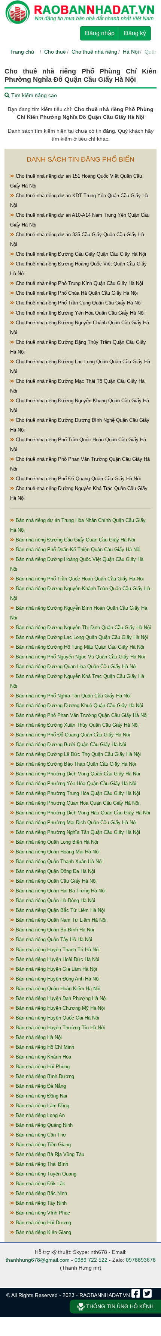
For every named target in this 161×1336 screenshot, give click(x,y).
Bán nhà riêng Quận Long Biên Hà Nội (56, 842)
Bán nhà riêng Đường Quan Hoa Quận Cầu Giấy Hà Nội (75, 666)
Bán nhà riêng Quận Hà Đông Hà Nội (54, 900)
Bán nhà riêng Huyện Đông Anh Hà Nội (57, 979)
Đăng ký (135, 33)
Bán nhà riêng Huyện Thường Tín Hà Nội (59, 1027)
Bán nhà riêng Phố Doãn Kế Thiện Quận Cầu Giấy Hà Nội (77, 549)
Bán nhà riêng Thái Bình (41, 1164)
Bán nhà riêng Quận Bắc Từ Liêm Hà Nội (59, 910)
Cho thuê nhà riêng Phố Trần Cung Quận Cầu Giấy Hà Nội (78, 303)
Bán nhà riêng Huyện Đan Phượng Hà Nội (60, 998)
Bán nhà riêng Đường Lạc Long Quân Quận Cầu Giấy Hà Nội (81, 637)
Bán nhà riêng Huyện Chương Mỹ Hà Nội (59, 1008)
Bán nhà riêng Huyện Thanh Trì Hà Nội (57, 949)
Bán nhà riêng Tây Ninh (40, 1203)
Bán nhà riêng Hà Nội (38, 1037)
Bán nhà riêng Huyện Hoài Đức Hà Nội (56, 959)
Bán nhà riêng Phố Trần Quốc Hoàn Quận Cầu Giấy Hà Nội (79, 579)
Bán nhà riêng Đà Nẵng (40, 1086)
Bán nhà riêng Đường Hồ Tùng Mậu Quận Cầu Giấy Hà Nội (79, 647)
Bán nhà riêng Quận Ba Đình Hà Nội (54, 930)
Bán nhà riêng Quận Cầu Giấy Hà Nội (55, 881)
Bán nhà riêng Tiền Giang (42, 1144)
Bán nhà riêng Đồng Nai (40, 1096)
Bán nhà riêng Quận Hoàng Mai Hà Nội (57, 852)
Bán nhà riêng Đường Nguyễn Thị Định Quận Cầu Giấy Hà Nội (82, 627)
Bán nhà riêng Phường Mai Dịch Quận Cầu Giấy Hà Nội (75, 822)
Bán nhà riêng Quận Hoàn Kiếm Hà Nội (57, 988)
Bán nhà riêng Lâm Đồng (41, 1105)
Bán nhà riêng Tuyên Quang (45, 1174)
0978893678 (141, 1260)
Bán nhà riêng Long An (39, 1115)
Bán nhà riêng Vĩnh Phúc (42, 1213)
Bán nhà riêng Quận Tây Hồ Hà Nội (53, 939)
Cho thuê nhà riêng (94, 52)
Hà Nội (131, 52)
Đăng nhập (100, 33)
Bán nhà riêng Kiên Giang (42, 1232)
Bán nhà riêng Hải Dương (42, 1222)
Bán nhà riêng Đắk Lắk (39, 1183)
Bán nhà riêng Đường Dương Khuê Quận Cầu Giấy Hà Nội (78, 705)
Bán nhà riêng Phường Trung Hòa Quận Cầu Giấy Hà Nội (77, 793)
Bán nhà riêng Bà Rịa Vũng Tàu (49, 1154)
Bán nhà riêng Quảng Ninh (43, 1125)
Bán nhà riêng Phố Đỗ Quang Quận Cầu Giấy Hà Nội (72, 735)
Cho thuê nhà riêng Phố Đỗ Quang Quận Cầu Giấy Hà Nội (77, 478)
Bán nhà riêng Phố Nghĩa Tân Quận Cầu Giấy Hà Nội (72, 696)
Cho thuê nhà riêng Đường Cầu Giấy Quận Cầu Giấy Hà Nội (80, 254)
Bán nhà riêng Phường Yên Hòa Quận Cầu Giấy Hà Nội (75, 783)
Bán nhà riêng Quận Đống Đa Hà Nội (54, 871)
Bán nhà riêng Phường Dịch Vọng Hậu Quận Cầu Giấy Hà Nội (82, 813)
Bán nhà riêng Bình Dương (44, 1076)
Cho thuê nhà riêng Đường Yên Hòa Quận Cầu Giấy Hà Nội (79, 313)
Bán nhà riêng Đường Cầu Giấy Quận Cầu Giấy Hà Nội (74, 540)
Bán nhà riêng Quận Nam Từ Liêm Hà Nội (60, 920)
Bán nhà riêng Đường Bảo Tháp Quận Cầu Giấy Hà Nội (75, 764)
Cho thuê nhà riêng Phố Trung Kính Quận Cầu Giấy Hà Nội (78, 283)
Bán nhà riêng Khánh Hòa (42, 1057)
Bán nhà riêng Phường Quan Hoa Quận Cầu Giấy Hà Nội (76, 803)
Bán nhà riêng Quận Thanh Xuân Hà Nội (58, 861)
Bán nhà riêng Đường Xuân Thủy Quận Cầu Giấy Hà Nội (76, 725)
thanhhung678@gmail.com (38, 1260)
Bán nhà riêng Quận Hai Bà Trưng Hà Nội (60, 891)
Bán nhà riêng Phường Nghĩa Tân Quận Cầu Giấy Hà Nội (77, 832)
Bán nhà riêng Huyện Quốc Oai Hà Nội (56, 1018)
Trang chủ (22, 52)
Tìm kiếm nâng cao (33, 95)
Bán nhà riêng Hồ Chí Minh (44, 1047)
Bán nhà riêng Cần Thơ (40, 1135)
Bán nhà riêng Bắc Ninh (40, 1193)
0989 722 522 (91, 1260)
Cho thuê (55, 52)
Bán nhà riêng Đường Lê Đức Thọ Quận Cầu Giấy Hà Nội (77, 754)
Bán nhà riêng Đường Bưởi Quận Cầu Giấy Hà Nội (70, 744)
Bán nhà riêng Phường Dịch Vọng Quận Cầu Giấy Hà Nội (77, 774)
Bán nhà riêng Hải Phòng (42, 1066)
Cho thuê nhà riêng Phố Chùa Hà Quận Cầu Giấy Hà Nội (76, 293)
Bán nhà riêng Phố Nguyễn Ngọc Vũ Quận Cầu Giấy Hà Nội (79, 657)
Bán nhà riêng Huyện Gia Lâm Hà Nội (55, 969)
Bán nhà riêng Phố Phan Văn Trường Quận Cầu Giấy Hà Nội (81, 715)
